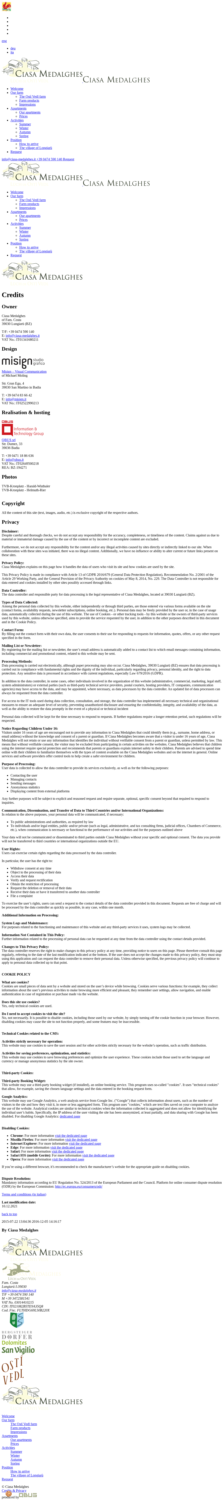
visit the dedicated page (71, 1135)
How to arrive (28, 144)
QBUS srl (9, 440)
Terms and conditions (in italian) (24, 1194)
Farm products (29, 100)
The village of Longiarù (35, 148)
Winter (23, 128)
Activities (17, 120)
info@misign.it (16, 399)
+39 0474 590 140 (49, 159)
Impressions (27, 104)
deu (13, 48)
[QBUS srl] (28, 1497)
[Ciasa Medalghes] (42, 81)
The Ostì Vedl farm (32, 96)
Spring (23, 136)
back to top (9, 1214)
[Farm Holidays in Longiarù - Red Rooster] (6, 10)
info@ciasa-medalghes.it (19, 159)
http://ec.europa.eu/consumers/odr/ (78, 1186)
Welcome (16, 88)
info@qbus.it (15, 459)
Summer (25, 124)
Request (16, 152)
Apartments (18, 108)
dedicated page (70, 1116)
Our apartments (29, 112)
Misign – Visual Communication (24, 371)
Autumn (25, 132)
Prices (23, 116)
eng (4, 41)
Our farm (16, 92)
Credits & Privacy (14, 1490)
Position (16, 140)
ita (12, 52)
